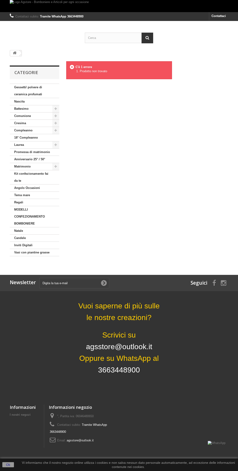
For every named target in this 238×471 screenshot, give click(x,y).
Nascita (19, 101)
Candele (20, 238)
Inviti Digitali (23, 245)
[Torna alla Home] (14, 53)
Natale (18, 230)
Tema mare (22, 195)
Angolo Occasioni (27, 188)
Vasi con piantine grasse (32, 252)
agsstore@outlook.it (80, 440)
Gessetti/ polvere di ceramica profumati (28, 90)
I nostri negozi (20, 414)
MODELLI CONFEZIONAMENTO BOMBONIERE (29, 216)
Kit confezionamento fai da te (31, 177)
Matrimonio (22, 166)
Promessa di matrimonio (32, 152)
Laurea (19, 145)
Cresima (20, 123)
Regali (18, 202)
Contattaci (219, 16)
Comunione (22, 116)
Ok (8, 465)
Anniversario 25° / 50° (29, 159)
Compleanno (23, 130)
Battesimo (21, 108)
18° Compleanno (26, 137)
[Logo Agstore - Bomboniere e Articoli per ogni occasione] (119, 6)
